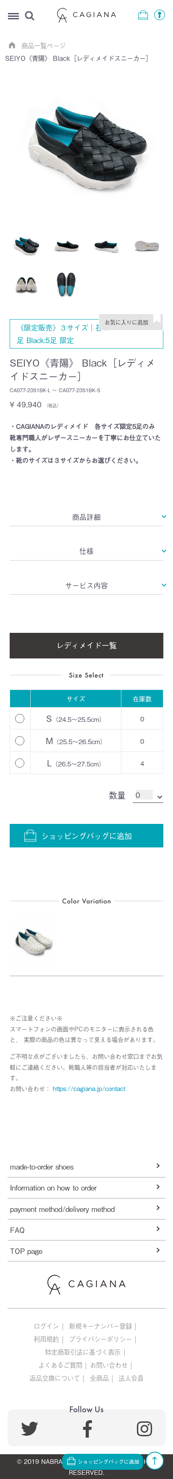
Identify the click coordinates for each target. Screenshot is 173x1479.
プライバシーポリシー (100, 1339)
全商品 (99, 1378)
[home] (11, 45)
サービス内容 (86, 585)
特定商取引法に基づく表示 (83, 1352)
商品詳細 (86, 516)
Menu (13, 17)
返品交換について (54, 1378)
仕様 (86, 550)
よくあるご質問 (60, 1365)
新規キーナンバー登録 (100, 1326)
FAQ (17, 1230)
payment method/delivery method (62, 1209)
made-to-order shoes (41, 1166)
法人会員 (131, 1378)
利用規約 (46, 1339)
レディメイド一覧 (86, 645)
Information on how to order (53, 1187)
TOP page (26, 1251)
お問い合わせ (109, 1365)
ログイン (46, 1326)
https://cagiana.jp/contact (89, 1088)
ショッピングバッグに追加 (86, 835)
